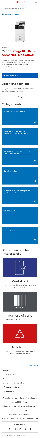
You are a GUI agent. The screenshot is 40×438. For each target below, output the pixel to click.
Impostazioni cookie (30, 418)
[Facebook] (9, 429)
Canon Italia (19, 424)
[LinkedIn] (20, 429)
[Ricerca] (8, 2)
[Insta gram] (15, 429)
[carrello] (3, 2)
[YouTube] (30, 429)
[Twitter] (25, 429)
